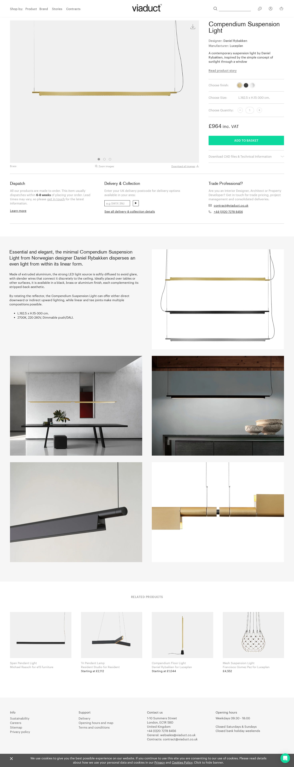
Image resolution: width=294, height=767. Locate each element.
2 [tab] (104, 159)
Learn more (18, 210)
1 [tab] (99, 159)
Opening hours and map (96, 723)
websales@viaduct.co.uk (178, 735)
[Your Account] (270, 9)
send (136, 203)
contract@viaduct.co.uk (231, 205)
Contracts (73, 9)
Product (31, 9)
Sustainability (19, 718)
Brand (43, 9)
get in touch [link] (56, 199)
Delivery (84, 718)
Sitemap (16, 727)
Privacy (159, 762)
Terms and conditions (94, 727)
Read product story (223, 70)
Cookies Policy (182, 762)
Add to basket (246, 140)
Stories (57, 9)
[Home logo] (147, 8)
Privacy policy (20, 732)
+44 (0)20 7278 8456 (228, 211)
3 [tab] (110, 159)
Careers (15, 723)
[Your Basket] (282, 8)
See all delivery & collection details (129, 211)
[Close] (11, 758)
